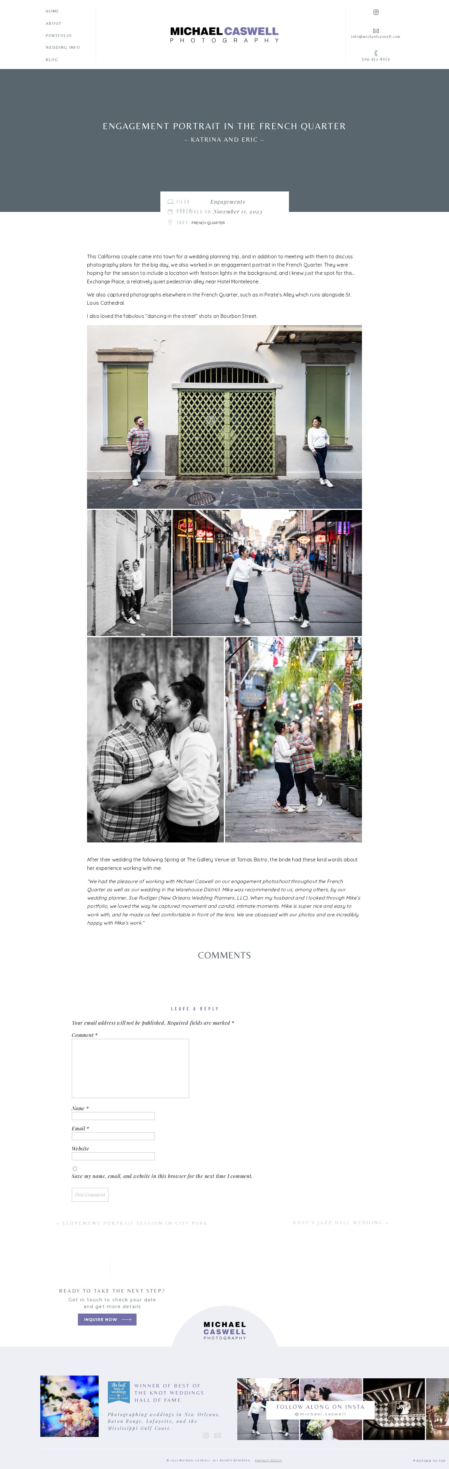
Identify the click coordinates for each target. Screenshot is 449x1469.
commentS (224, 955)
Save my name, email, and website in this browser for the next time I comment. (162, 1176)
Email (80, 1128)
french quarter (208, 222)
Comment (85, 1035)
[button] (224, 416)
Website (80, 1148)
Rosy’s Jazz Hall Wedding (338, 1222)
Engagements (227, 201)
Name (80, 1108)
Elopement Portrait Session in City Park (135, 1223)
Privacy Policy (268, 1460)
